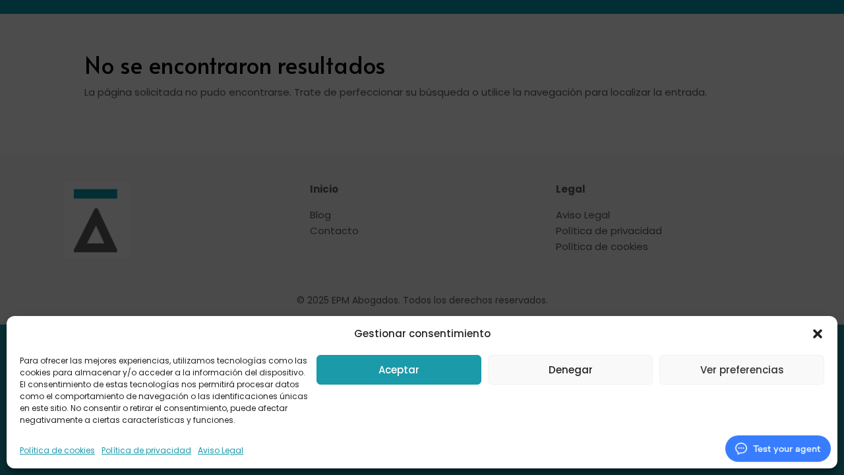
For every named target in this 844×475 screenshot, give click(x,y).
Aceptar (398, 370)
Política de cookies (57, 450)
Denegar (571, 370)
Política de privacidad (146, 450)
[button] (817, 333)
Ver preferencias (742, 370)
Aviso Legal (220, 450)
